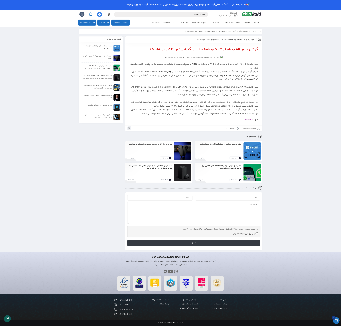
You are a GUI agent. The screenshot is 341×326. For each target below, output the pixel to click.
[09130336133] (115, 314)
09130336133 (125, 314)
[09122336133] (115, 305)
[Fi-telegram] (165, 271)
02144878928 (125, 300)
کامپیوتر (247, 22)
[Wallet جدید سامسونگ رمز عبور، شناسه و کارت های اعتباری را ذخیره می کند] (116, 87)
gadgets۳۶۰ (248, 119)
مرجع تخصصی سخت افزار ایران (228, 16)
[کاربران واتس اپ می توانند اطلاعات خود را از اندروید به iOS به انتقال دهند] (116, 117)
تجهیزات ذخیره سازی (232, 22)
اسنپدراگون (248, 79)
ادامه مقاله (234, 158)
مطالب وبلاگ (243, 31)
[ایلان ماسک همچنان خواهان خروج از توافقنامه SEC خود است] (116, 97)
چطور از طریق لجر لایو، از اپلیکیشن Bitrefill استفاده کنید (220, 144)
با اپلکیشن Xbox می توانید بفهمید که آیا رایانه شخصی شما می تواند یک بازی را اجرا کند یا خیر (150, 166)
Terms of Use (205, 229)
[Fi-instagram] (176, 271)
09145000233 (126, 309)
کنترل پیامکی (215, 22)
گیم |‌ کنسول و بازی (199, 22)
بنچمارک (169, 71)
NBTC (194, 64)
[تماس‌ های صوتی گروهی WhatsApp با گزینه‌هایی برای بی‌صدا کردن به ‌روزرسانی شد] (252, 172)
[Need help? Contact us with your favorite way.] (7, 318)
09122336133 (125, 305)
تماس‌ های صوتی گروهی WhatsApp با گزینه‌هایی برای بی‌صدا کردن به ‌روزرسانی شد (221, 166)
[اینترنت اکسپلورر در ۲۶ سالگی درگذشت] (116, 107)
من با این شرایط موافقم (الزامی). (243, 233)
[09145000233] (115, 309)
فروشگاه (257, 22)
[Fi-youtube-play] (170, 271)
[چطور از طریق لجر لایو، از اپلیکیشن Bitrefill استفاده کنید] (252, 151)
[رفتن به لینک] (201, 287)
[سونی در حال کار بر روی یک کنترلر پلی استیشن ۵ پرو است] (182, 151)
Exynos (223, 75)
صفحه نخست (256, 31)
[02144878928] (115, 300)
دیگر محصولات (168, 22)
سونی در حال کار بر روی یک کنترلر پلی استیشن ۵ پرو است (150, 144)
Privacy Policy (192, 229)
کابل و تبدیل (183, 22)
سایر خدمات (155, 22)
